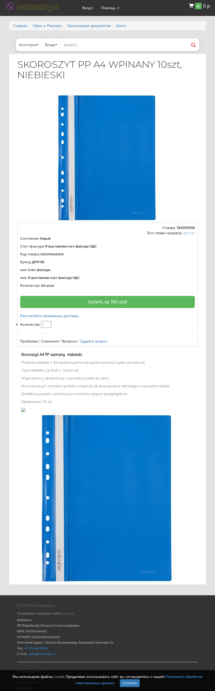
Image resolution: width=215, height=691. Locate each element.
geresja (189, 233)
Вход (86, 7)
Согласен (130, 683)
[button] (189, 98)
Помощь (109, 7)
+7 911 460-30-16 (36, 648)
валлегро (38, 6)
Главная (20, 25)
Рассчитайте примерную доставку (49, 315)
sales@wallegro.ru (42, 654)
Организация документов (89, 25)
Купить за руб (107, 302)
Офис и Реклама (47, 25)
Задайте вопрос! (94, 341)
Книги (121, 25)
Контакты (24, 620)
